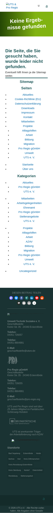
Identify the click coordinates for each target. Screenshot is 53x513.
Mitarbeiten (27, 121)
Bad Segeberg (14, 453)
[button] (11, 298)
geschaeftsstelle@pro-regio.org (23, 399)
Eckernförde (28, 453)
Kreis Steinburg (15, 470)
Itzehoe (11, 459)
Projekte (28, 126)
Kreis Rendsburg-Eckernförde (20, 465)
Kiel (19, 459)
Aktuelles (28, 94)
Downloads (27, 108)
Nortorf (26, 470)
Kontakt (27, 117)
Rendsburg (13, 476)
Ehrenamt (29, 207)
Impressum (27, 112)
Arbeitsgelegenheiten (29, 203)
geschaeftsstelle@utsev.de (21, 351)
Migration (29, 143)
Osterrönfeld (37, 470)
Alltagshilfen (29, 130)
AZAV (29, 241)
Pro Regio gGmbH (29, 148)
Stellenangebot (27, 476)
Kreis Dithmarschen (31, 459)
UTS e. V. (29, 157)
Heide (38, 453)
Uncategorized (27, 271)
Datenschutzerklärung (28, 103)
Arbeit (29, 135)
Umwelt (29, 153)
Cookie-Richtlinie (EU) (28, 99)
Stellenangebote (29, 216)
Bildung (29, 139)
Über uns (28, 169)
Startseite (27, 164)
